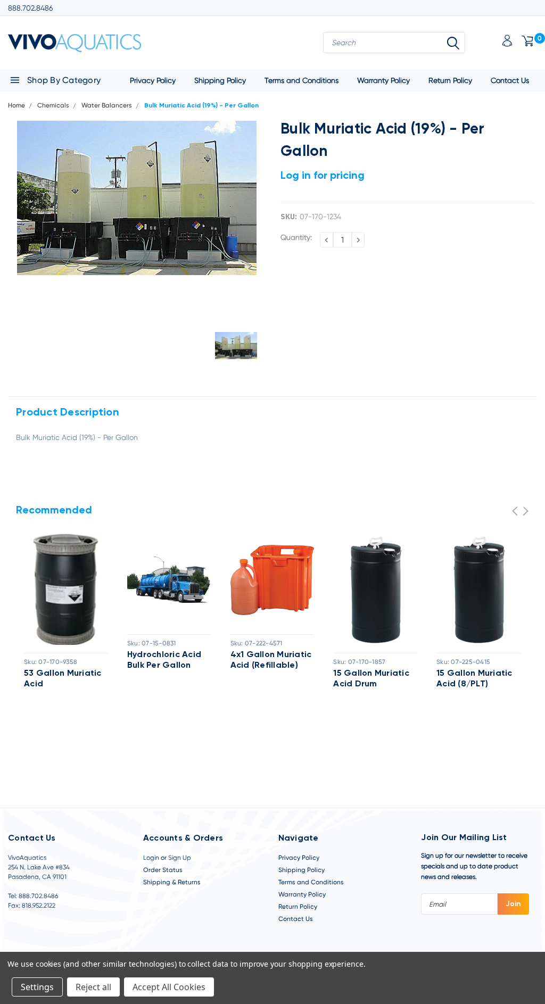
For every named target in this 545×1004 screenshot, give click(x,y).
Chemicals (53, 105)
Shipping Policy (220, 80)
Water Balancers (106, 105)
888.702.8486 (30, 8)
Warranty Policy (383, 80)
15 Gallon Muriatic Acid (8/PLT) (474, 678)
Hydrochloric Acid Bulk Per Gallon (164, 660)
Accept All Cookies (169, 987)
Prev (514, 511)
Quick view (66, 587)
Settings (37, 987)
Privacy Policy (153, 80)
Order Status (163, 870)
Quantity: (296, 237)
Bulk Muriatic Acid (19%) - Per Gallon (201, 106)
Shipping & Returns (172, 882)
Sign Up (179, 857)
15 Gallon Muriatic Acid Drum (371, 678)
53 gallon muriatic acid (63, 678)
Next (525, 511)
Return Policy (450, 80)
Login (151, 857)
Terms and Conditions (301, 80)
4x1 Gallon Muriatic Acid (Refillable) (271, 660)
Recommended (54, 510)
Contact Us (510, 80)
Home (16, 105)
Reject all (93, 987)
